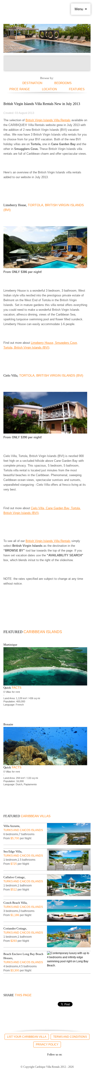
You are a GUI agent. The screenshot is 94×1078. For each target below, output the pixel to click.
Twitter (15, 1054)
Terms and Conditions (70, 1036)
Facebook (7, 1054)
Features (77, 89)
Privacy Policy (47, 1044)
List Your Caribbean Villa (26, 1036)
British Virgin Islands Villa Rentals (48, 120)
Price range (19, 89)
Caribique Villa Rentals (22, 9)
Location (49, 89)
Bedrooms (63, 83)
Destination (32, 83)
